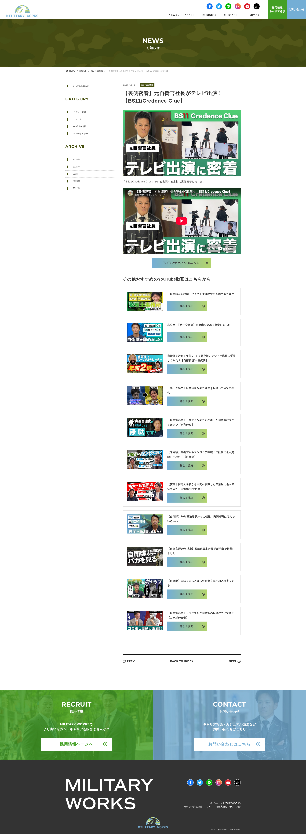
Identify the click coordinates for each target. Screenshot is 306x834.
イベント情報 (79, 112)
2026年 (76, 159)
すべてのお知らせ (81, 86)
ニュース (77, 119)
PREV (131, 661)
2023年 (76, 181)
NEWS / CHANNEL (181, 15)
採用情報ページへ (76, 744)
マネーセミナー (80, 133)
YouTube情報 (97, 71)
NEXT (233, 661)
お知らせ (83, 71)
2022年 (76, 188)
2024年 (76, 174)
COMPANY (252, 15)
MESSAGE (231, 15)
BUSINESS (209, 15)
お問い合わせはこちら (229, 744)
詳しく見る (186, 306)
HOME (72, 71)
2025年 (76, 167)
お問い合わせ (296, 9)
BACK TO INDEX (181, 661)
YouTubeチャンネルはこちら (181, 262)
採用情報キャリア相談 (277, 9)
